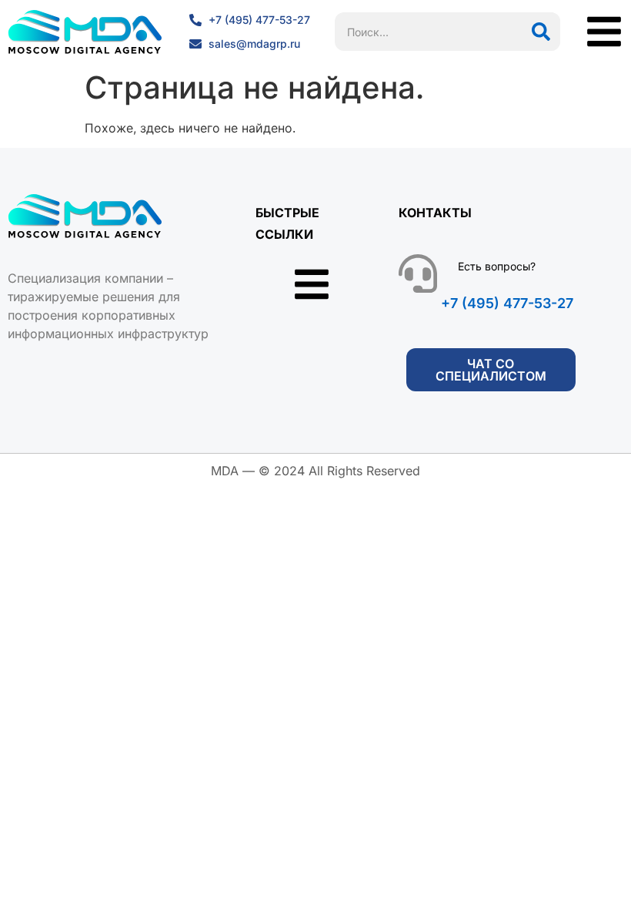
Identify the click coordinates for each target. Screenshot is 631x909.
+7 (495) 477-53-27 (507, 303)
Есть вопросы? (497, 266)
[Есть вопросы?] (418, 273)
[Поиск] (541, 31)
